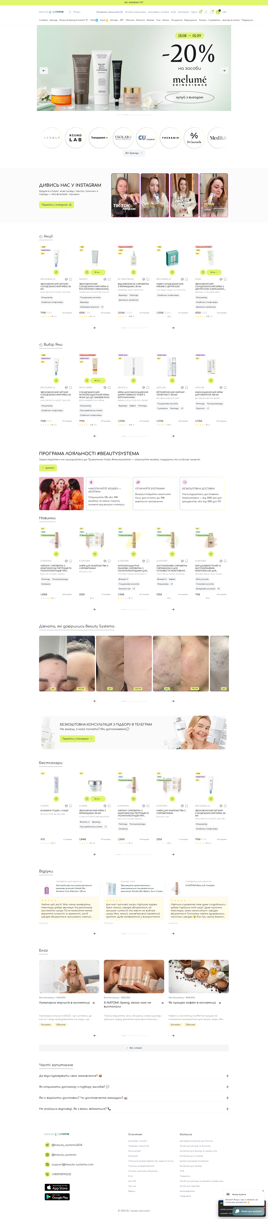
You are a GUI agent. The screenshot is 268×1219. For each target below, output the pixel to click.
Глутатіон (162, 408)
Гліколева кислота (205, 584)
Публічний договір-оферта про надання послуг (151, 1161)
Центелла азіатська (128, 300)
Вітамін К (162, 579)
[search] (70, 12)
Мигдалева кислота (205, 589)
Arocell (123, 388)
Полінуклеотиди (215, 404)
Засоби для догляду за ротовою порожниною (201, 1181)
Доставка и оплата (158, 12)
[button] (44, 70)
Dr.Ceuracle (47, 279)
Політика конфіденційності (141, 1166)
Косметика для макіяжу (191, 1166)
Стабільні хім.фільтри (52, 302)
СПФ (182, 1171)
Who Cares (85, 388)
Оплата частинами (135, 12)
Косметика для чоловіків (191, 1156)
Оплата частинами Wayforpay (143, 1171)
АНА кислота (202, 579)
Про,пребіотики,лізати (91, 410)
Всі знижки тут (134, 3)
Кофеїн (133, 406)
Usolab (160, 388)
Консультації (134, 1151)
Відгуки (131, 1191)
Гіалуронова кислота (90, 297)
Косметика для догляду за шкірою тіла (198, 1151)
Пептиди (134, 295)
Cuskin (44, 806)
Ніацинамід (46, 297)
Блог (173, 12)
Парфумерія (185, 1196)
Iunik (198, 279)
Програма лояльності (138, 1146)
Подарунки (185, 1176)
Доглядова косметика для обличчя (196, 1141)
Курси (194, 12)
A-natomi (45, 561)
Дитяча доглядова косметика (194, 1161)
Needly (83, 279)
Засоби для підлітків (189, 1186)
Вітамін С (123, 579)
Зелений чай (124, 589)
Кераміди (84, 302)
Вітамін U (85, 822)
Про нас (132, 1186)
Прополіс (200, 408)
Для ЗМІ (132, 1181)
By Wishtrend (126, 279)
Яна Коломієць (46, 998)
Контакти (183, 12)
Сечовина (45, 584)
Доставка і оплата (137, 1141)
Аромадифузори (187, 1191)
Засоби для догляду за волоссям (195, 1146)
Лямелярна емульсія (89, 307)
